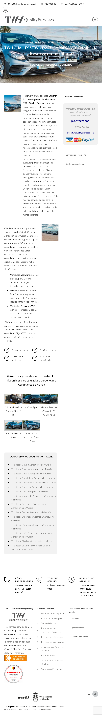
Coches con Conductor (51, 669)
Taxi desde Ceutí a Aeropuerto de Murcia (31, 464)
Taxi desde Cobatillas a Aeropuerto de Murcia (33, 478)
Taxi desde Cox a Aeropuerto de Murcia (30, 491)
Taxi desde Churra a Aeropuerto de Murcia (31, 469)
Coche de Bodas (48, 623)
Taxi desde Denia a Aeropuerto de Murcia (31, 512)
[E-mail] (88, 694)
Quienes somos (77, 627)
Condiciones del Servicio (41, 709)
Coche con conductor (75, 164)
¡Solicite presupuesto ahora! (51, 64)
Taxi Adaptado (48, 655)
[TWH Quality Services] (29, 20)
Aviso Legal (23, 709)
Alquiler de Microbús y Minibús (52, 662)
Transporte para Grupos (52, 642)
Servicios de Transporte (76, 155)
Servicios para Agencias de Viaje (52, 648)
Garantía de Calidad (79, 636)
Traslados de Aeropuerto (53, 618)
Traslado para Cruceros (52, 637)
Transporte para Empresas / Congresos (51, 630)
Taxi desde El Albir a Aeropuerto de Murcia (31, 541)
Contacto (75, 618)
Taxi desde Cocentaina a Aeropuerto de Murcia (33, 482)
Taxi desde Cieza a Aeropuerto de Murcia (31, 473)
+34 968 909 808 (81, 126)
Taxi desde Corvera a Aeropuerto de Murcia (32, 487)
